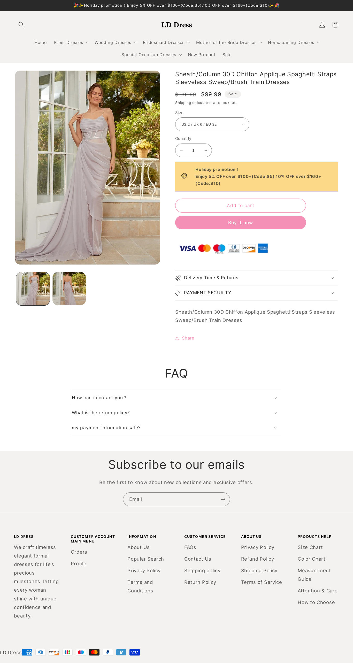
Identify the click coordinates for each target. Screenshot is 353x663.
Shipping (183, 103)
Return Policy (200, 582)
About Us (138, 547)
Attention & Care (317, 590)
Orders (79, 552)
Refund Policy (257, 559)
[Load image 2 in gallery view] (69, 288)
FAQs (190, 547)
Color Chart (312, 559)
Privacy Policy (144, 570)
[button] (70, 42)
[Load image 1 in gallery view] (33, 288)
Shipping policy (202, 570)
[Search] (21, 24)
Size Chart (310, 547)
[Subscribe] (223, 499)
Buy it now (240, 222)
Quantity (183, 138)
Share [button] (188, 338)
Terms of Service (261, 582)
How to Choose (316, 602)
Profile (79, 563)
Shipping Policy (259, 570)
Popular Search (145, 559)
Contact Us (197, 559)
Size (179, 112)
